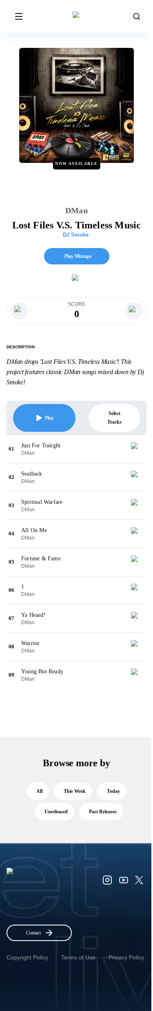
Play (49, 418)
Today (113, 791)
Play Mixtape (78, 256)
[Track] (137, 449)
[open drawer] (19, 16)
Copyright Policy (27, 957)
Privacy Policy (126, 957)
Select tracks (114, 418)
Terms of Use (78, 957)
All (39, 791)
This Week (75, 791)
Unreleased (56, 812)
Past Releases (103, 812)
